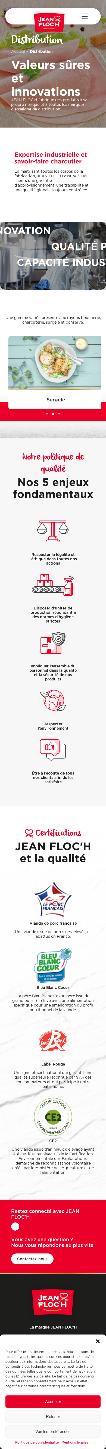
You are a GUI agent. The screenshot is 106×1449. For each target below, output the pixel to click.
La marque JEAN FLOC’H (53, 1327)
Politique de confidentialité (37, 1442)
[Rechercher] (17, 16)
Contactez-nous (32, 1259)
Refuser (53, 1416)
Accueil (18, 52)
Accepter (53, 1401)
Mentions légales (74, 1442)
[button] (98, 1341)
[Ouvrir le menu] (84, 16)
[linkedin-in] (15, 1226)
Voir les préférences (53, 1431)
